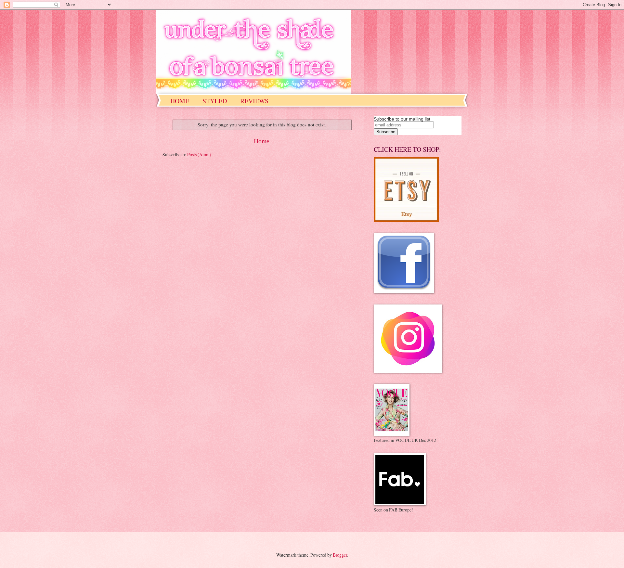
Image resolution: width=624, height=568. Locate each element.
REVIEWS (254, 101)
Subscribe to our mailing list (402, 119)
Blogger (340, 555)
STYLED (214, 101)
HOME (179, 101)
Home (261, 141)
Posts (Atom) (199, 154)
